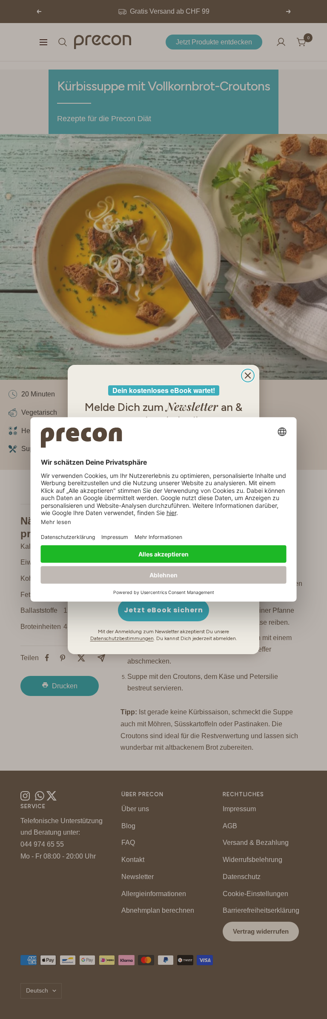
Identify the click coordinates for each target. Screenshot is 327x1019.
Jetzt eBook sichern (163, 610)
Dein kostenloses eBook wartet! (163, 390)
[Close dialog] (247, 375)
